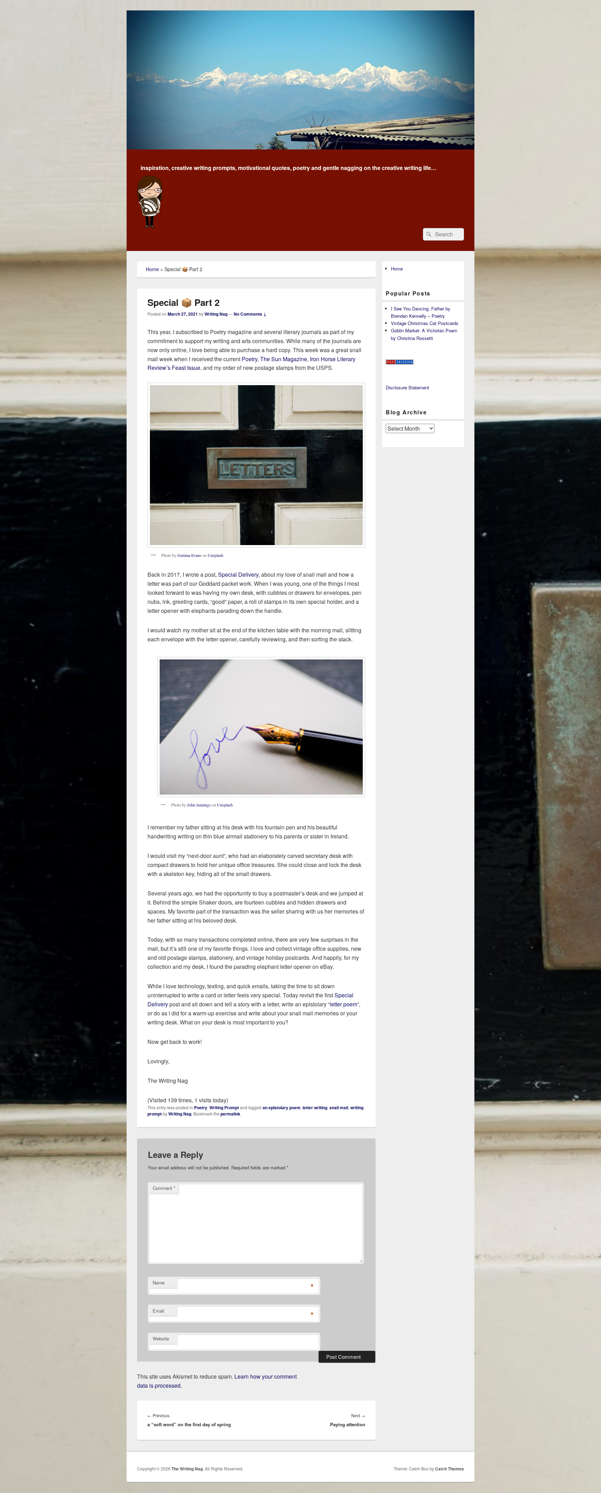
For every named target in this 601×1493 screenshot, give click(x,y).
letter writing (315, 1107)
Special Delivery (238, 574)
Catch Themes (449, 1469)
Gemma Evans (189, 555)
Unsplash (215, 555)
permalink (230, 1114)
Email (158, 1310)
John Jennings (199, 805)
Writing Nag (216, 314)
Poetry (249, 359)
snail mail (338, 1107)
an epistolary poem (281, 1107)
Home (152, 269)
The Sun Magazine (283, 359)
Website (161, 1338)
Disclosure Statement (407, 387)
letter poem (343, 1004)
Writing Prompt (224, 1107)
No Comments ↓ (250, 314)
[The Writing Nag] (300, 147)
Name (159, 1282)
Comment (164, 1188)
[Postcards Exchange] (400, 362)
